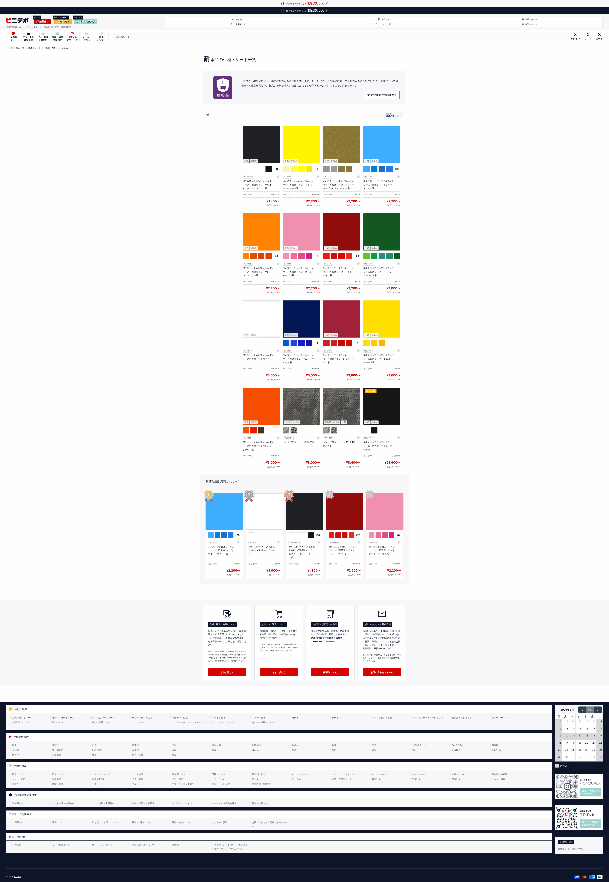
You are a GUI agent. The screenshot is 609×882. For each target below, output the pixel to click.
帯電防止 (136, 745)
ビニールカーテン (301, 774)
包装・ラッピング (221, 784)
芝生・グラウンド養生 (183, 784)
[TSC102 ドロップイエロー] (366, 343)
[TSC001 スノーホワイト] (246, 343)
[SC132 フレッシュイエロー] (301, 169)
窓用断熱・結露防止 (262, 784)
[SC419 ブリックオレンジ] (261, 256)
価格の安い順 (392, 116)
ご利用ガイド (19, 822)
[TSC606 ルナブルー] (301, 343)
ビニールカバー (379, 774)
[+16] (276, 169)
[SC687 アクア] (366, 169)
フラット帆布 (218, 717)
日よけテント (58, 774)
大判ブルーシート (21, 722)
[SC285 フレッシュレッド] (326, 256)
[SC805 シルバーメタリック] (326, 169)
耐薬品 (65, 48)
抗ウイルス (137, 755)
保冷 (334, 750)
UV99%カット (419, 745)
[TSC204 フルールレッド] (349, 343)
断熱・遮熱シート (101, 722)
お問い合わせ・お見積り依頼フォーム (270, 824)
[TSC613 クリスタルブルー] (309, 343)
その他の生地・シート (263, 722)
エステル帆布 (258, 717)
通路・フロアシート (342, 779)
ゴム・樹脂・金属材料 (103, 803)
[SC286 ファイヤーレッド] (341, 256)
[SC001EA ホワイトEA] (261, 169)
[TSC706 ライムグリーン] (374, 256)
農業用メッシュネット (463, 717)
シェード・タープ (101, 774)
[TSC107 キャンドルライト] (382, 343)
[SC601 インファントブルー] (389, 169)
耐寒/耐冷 (257, 745)
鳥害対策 (416, 779)
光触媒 (15, 750)
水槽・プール (458, 774)
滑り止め (296, 779)
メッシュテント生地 (382, 717)
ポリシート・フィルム (223, 722)
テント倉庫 (137, 774)
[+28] (397, 169)
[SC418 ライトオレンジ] (253, 256)
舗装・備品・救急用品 (143, 803)
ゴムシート (137, 722)
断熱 (214, 750)
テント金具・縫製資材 (63, 803)
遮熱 (174, 750)
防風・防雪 (137, 779)
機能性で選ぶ (51, 48)
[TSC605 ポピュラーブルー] (294, 343)
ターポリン (337, 717)
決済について (58, 822)
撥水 (414, 750)
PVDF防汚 (97, 750)
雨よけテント (19, 774)
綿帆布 (295, 717)
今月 (590, 709)
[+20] (357, 256)
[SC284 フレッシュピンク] (286, 256)
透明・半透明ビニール (63, 717)
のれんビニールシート (103, 717)
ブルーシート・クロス (503, 717)
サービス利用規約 (61, 845)
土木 (94, 784)
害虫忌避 (216, 745)
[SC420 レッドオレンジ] (268, 256)
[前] (582, 709)
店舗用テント (178, 774)
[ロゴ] (17, 20)
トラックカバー (220, 779)
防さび (15, 755)
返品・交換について (182, 822)
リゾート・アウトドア (183, 803)
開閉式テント (218, 774)
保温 (294, 750)
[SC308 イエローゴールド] (349, 169)
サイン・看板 (19, 779)
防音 (374, 745)
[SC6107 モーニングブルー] (374, 169)
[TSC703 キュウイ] (382, 256)
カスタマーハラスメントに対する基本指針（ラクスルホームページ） (230, 847)
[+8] (276, 256)
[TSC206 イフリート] (341, 343)
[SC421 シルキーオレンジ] (246, 256)
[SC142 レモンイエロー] (309, 169)
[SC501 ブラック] (268, 169)
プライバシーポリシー (103, 845)
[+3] (357, 343)
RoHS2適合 (457, 745)
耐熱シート (57, 722)
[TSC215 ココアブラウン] (261, 430)
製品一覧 (20, 48)
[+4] (316, 343)
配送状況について (318, 3)
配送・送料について (142, 822)
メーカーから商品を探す (224, 803)
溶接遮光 (56, 755)
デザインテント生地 (142, 717)
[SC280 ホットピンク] (301, 256)
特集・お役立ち (260, 803)
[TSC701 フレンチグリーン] (366, 256)
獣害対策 (456, 779)
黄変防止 (496, 745)
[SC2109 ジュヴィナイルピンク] (294, 256)
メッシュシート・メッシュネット (428, 717)
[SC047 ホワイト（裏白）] (253, 169)
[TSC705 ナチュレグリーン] (389, 256)
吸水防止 (136, 750)
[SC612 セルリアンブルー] (382, 169)
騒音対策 (376, 779)
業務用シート (34, 48)
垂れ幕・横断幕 (499, 774)
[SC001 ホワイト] (246, 169)
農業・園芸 (57, 784)
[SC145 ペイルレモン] (294, 169)
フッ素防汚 (57, 750)
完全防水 (456, 750)
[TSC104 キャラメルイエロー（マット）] (374, 343)
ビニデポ (17, 876)
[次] (598, 709)
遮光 (374, 750)
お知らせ (16, 845)
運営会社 (176, 845)
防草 (134, 784)
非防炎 (55, 745)
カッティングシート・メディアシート (190, 724)
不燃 (94, 745)
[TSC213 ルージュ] (253, 430)
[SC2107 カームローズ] (349, 256)
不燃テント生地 (180, 717)
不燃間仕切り (258, 774)
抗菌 (174, 755)
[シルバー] (294, 430)
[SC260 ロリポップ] (334, 256)
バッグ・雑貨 (498, 779)
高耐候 (255, 750)
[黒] (286, 430)
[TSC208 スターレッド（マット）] (334, 343)
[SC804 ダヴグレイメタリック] (334, 169)
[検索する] (116, 36)
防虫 (174, 745)
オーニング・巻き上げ (343, 774)
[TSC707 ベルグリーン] (397, 256)
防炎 (14, 745)
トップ (9, 48)
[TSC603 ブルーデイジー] (286, 343)
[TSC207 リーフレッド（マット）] (326, 343)
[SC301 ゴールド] (341, 169)
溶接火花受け (98, 779)
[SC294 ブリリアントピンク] (309, 256)
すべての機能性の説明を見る (381, 95)
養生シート (17, 784)
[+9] (316, 169)
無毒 (94, 755)
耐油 (334, 745)
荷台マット (257, 779)
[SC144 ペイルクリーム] (286, 169)
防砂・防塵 (177, 779)
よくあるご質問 (220, 822)
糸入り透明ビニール (22, 717)
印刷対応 (496, 750)
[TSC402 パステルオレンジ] (246, 430)
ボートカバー (418, 774)
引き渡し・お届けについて (105, 822)
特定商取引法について (143, 845)
